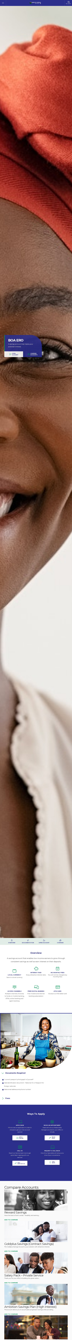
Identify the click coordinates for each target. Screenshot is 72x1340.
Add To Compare (11, 1220)
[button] (3, 3)
